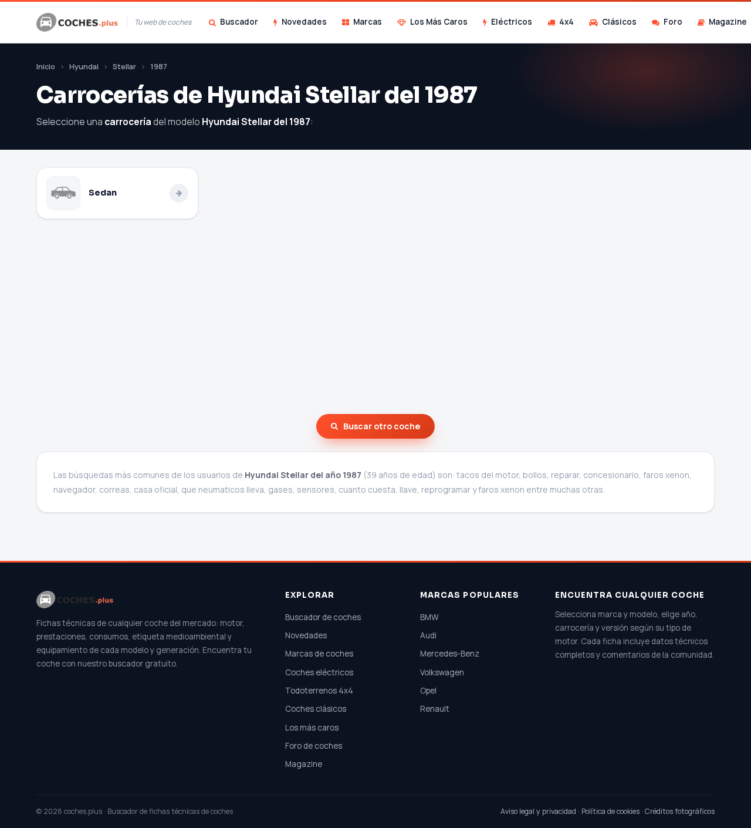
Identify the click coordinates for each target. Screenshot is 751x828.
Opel (428, 690)
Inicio (45, 67)
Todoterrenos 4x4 (319, 690)
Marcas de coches (319, 653)
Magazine (303, 764)
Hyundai (84, 67)
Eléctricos (511, 21)
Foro (673, 21)
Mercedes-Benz (449, 653)
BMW (429, 617)
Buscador (239, 21)
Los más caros (312, 727)
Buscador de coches (323, 617)
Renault (434, 709)
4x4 (566, 21)
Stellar (124, 67)
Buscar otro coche (381, 426)
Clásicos (619, 21)
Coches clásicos (315, 709)
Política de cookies (610, 811)
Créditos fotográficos (680, 811)
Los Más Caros (439, 21)
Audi (428, 635)
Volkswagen (442, 672)
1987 (158, 67)
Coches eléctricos (319, 672)
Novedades (304, 21)
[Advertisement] (375, 316)
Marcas (367, 21)
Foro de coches (313, 746)
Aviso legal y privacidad (538, 811)
